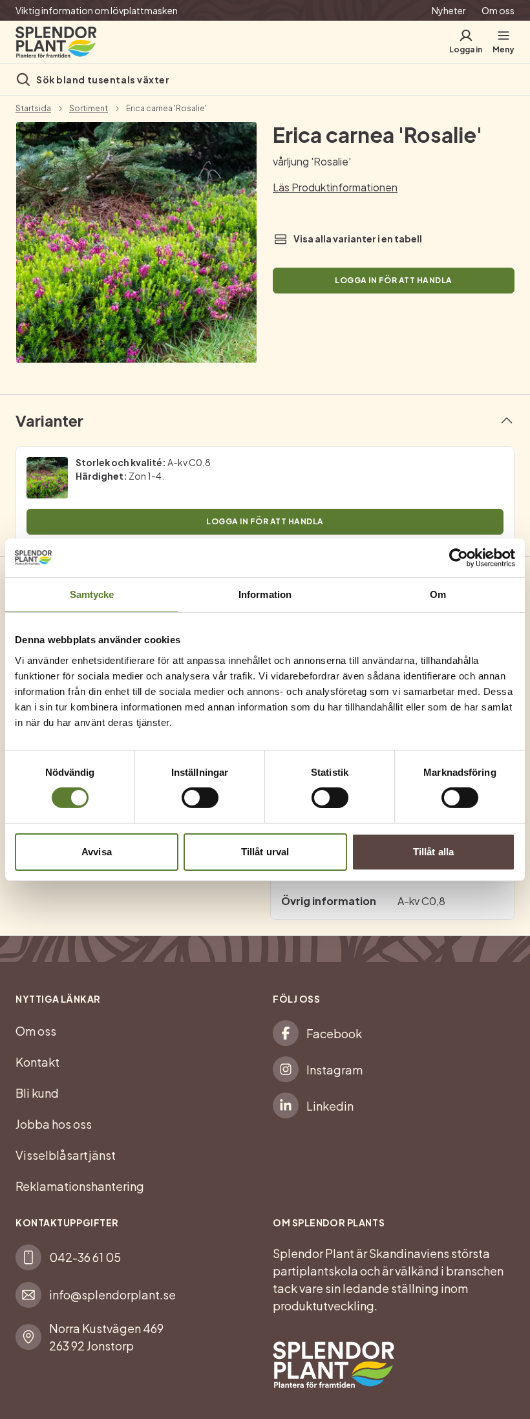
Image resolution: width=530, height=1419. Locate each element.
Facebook (334, 1033)
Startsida (33, 108)
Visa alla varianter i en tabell (357, 238)
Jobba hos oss (54, 1123)
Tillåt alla (433, 851)
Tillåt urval (265, 851)
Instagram (334, 1069)
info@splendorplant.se (112, 1294)
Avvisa (96, 851)
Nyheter (449, 10)
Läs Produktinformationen (335, 187)
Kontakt (37, 1061)
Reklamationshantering (80, 1186)
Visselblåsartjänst (66, 1154)
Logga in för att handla (393, 280)
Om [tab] (438, 593)
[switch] (200, 797)
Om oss (498, 10)
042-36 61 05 (85, 1257)
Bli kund (37, 1092)
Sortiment (88, 108)
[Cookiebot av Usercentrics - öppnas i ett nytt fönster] (458, 557)
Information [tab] (265, 593)
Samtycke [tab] (92, 593)
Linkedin (330, 1105)
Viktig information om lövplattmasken (97, 10)
